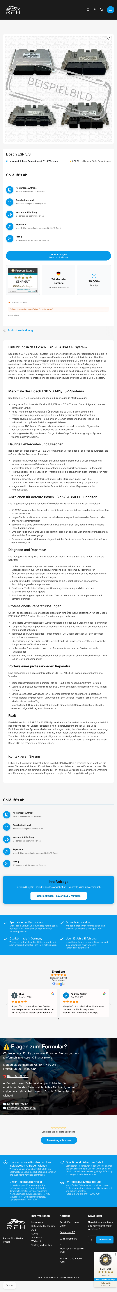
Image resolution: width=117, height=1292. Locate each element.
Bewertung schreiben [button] (59, 1140)
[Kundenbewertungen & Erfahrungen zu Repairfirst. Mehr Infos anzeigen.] (23, 280)
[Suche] (88, 9)
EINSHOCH (74, 1277)
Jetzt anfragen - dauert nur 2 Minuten (59, 895)
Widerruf (36, 1241)
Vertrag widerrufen (41, 1245)
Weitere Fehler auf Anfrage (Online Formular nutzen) (31, 309)
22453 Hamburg (68, 1238)
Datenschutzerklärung (43, 1226)
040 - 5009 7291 (17, 1076)
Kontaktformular (17, 1103)
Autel (30, 1199)
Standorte (36, 1237)
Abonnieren (105, 1239)
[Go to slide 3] (58, 1018)
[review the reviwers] (52, 994)
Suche (34, 1233)
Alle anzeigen (14, 315)
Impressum (37, 1222)
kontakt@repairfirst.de (21, 1107)
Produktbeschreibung (20, 330)
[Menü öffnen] (110, 9)
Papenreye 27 (67, 1232)
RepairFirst (50, 1277)
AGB (33, 1229)
